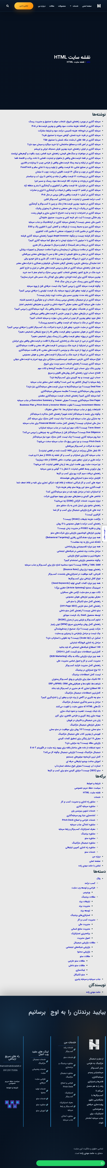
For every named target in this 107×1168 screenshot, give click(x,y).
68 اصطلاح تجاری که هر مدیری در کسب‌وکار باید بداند (76, 688)
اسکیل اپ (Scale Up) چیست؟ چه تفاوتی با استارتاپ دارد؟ (73, 638)
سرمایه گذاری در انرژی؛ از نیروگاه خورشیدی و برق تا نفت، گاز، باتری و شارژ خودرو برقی (62, 258)
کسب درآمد (90, 883)
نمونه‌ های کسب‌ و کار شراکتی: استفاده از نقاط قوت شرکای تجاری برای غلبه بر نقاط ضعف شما (58, 482)
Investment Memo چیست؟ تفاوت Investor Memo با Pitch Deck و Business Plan (60, 405)
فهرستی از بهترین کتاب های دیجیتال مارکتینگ (79, 734)
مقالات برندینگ (88, 897)
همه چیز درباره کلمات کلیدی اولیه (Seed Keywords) (76, 583)
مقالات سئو (85, 956)
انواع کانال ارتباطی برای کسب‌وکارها (84, 578)
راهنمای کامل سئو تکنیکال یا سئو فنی (83, 601)
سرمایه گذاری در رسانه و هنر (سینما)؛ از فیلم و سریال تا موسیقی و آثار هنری (66, 245)
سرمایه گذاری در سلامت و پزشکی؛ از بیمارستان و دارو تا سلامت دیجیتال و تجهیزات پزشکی (60, 249)
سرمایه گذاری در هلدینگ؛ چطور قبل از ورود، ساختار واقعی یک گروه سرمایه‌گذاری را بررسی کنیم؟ (57, 309)
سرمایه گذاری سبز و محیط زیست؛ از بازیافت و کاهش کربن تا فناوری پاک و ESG (64, 227)
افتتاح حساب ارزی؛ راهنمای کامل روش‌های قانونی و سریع (74, 373)
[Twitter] (12, 1102)
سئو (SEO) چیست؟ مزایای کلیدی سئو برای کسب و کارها (74, 770)
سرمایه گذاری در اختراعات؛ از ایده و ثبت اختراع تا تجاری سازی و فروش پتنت (65, 213)
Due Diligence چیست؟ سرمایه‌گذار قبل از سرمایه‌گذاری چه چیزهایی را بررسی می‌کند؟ (61, 432)
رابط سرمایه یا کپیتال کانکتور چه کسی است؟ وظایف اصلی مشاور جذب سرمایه (65, 382)
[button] (7, 6)
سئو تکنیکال (79, 974)
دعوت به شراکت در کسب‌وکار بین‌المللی (82, 446)
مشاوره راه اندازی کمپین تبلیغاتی (80, 847)
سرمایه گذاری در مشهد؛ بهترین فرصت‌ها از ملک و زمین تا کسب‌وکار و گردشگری (64, 204)
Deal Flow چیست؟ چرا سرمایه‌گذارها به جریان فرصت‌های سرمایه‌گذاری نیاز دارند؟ (63, 386)
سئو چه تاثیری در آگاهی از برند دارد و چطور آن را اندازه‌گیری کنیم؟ (70, 697)
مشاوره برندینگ (88, 834)
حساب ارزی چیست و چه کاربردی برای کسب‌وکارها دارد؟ (75, 377)
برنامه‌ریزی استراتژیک (80, 933)
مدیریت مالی (84, 924)
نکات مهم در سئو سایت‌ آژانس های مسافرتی (80, 592)
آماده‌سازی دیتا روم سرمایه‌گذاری (81, 815)
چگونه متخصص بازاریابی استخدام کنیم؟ (82, 560)
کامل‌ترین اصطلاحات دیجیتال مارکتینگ (82, 693)
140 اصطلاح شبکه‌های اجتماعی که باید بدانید (79, 647)
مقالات (51, 6)
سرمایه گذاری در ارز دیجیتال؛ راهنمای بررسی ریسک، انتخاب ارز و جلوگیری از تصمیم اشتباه (60, 300)
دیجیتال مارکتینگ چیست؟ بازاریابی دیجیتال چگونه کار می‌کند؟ (71, 752)
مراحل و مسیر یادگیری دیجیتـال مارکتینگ (81, 702)
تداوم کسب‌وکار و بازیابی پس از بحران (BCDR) (79, 620)
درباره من (41, 6)
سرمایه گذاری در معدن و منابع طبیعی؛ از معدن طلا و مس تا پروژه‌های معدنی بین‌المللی (61, 254)
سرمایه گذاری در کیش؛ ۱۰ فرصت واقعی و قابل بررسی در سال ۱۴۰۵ (70, 195)
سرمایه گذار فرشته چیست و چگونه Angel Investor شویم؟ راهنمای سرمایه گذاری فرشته (60, 236)
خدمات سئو (90, 852)
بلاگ (98, 878)
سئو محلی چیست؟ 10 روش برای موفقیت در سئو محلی (74, 729)
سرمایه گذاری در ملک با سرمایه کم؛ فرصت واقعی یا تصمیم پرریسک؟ (69, 322)
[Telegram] (9, 1106)
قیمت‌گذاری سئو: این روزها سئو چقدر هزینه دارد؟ (78, 487)
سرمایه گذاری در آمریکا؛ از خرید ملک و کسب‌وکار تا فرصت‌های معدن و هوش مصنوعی (61, 354)
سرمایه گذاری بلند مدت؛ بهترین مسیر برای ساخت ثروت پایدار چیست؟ (68, 295)
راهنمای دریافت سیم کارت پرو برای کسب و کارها (78, 473)
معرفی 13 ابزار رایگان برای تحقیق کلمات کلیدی (79, 738)
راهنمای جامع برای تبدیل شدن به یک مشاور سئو (78, 505)
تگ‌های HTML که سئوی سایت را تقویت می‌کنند (78, 706)
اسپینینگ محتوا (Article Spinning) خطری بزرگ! (77, 588)
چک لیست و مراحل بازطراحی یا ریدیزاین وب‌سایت (77, 633)
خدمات (97, 797)
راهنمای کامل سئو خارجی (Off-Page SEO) (80, 606)
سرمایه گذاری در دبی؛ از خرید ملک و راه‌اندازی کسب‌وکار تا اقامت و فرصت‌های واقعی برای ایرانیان (56, 341)
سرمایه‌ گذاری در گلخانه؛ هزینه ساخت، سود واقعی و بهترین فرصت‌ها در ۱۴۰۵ (65, 126)
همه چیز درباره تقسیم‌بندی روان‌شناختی (82, 546)
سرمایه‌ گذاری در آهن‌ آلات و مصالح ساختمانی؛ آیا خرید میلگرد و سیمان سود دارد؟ (63, 144)
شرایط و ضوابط (93, 783)
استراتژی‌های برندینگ (80, 915)
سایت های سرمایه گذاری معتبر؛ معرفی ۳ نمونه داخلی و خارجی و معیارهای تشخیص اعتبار (59, 304)
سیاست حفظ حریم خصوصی (87, 788)
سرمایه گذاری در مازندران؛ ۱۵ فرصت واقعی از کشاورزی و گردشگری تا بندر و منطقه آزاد (62, 185)
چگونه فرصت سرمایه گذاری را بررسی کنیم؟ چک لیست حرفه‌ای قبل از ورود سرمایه (63, 286)
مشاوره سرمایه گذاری (85, 806)
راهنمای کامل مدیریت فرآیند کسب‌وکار (83, 665)
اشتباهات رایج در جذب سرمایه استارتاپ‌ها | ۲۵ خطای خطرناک (72, 409)
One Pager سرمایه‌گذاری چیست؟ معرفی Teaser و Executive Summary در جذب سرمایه (58, 400)
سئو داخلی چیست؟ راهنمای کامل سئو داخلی (79, 610)
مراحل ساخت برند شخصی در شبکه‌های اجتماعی (78, 551)
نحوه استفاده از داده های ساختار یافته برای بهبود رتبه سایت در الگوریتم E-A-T (65, 748)
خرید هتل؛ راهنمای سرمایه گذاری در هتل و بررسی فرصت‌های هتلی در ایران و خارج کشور (60, 268)
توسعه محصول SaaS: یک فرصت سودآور (81, 615)
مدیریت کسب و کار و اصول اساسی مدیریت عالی (78, 661)
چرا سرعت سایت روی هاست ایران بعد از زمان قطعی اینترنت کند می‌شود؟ (67, 464)
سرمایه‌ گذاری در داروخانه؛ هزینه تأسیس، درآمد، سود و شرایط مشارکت (69, 131)
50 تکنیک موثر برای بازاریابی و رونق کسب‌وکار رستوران (76, 679)
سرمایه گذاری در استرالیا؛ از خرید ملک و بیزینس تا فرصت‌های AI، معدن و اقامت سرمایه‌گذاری (58, 345)
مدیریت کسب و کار (86, 920)
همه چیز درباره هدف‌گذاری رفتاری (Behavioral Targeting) (73, 537)
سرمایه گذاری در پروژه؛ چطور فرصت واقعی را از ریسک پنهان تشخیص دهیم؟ (65, 336)
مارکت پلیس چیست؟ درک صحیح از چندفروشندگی (77, 629)
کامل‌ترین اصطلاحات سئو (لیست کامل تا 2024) (78, 652)
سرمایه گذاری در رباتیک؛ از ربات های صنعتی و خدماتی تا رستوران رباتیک (67, 208)
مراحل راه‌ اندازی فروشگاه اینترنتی (85, 642)
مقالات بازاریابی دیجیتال (84, 942)
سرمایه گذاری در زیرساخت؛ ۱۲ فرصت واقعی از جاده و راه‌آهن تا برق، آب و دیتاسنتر (63, 176)
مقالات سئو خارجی (76, 961)
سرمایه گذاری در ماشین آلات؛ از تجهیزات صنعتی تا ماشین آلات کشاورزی (68, 231)
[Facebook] (18, 1102)
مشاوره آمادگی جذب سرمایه (82, 824)
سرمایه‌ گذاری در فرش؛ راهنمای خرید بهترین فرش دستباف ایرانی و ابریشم (67, 149)
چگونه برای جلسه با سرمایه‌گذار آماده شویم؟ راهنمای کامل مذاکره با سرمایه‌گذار (65, 414)
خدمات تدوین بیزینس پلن (83, 811)
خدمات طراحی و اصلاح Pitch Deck (78, 820)
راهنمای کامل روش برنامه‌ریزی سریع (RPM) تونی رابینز (75, 624)
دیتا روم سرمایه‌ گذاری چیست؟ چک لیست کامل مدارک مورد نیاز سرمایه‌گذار (66, 437)
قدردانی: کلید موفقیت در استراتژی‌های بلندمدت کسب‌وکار (74, 574)
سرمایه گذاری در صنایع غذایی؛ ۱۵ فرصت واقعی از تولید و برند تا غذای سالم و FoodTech (60, 167)
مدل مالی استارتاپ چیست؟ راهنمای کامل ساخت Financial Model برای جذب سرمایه (61, 423)
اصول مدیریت (83, 938)
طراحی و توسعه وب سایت (83, 888)
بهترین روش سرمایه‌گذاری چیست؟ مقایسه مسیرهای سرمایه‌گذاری (70, 391)
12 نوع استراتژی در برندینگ (87, 670)
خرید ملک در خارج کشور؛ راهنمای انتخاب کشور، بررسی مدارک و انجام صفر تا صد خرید (61, 272)
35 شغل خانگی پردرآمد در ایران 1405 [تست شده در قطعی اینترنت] (69, 450)
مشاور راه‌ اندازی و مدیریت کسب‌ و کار (78, 802)
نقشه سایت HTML (91, 792)
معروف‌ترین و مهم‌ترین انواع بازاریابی (84, 556)
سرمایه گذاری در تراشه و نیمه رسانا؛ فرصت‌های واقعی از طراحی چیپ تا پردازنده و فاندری (60, 163)
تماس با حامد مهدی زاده (89, 866)
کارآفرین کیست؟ (92, 514)
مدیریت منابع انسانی (80, 929)
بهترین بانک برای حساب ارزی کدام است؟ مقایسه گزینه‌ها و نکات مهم (69, 368)
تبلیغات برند (84, 901)
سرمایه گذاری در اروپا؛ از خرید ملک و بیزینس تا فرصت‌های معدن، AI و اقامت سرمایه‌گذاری (59, 350)
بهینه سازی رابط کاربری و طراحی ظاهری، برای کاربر (77, 716)
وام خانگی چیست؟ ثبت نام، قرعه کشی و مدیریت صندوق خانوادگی (69, 217)
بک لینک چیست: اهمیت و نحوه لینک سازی (80, 711)
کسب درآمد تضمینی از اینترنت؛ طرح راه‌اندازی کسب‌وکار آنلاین (72, 199)
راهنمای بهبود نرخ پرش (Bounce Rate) (81, 569)
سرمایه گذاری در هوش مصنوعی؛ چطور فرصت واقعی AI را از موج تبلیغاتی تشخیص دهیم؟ (59, 332)
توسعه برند (85, 910)
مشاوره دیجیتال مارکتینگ (83, 843)
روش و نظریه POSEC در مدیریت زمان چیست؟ (79, 528)
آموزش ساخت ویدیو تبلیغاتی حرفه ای (83, 761)
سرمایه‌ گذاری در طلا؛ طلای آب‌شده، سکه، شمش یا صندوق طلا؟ (71, 140)
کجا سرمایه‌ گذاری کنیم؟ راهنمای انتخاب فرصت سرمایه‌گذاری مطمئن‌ (69, 396)
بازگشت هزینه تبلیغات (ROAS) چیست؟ (81, 519)
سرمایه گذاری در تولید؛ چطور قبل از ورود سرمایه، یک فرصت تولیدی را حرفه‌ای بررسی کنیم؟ (59, 290)
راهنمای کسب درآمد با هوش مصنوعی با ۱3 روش (78, 524)
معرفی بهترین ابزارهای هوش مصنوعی (83, 597)
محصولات (62, 6)
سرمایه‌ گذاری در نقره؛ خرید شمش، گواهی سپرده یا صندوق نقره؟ (71, 135)
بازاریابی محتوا (83, 952)
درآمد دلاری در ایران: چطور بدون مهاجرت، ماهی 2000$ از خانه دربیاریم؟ (68, 460)
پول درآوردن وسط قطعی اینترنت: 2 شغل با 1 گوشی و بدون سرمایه (70, 469)
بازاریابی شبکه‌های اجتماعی (78, 947)
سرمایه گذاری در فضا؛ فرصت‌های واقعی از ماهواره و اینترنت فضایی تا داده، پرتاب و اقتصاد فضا (57, 158)
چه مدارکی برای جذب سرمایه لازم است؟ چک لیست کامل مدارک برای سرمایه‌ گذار (64, 418)
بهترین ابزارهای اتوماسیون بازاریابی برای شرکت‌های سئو (75, 533)
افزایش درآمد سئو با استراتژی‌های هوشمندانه (80, 478)
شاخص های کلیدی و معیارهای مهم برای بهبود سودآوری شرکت (72, 496)
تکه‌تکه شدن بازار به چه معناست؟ (85, 542)
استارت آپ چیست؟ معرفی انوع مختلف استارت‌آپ (77, 766)
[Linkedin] (7, 1102)
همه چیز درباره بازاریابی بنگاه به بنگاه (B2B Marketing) (75, 656)
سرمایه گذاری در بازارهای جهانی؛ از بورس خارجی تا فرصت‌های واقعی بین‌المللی (65, 313)
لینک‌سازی (80, 970)
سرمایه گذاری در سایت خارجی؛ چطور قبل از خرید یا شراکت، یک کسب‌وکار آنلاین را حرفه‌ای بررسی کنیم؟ (53, 327)
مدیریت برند (84, 906)
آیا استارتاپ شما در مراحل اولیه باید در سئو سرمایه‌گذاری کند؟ (73, 492)
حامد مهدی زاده (93, 992)
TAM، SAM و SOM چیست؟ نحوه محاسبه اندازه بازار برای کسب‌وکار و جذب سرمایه (62, 565)
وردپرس (86, 892)
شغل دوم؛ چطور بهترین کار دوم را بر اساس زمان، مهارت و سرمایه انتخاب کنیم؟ (65, 318)
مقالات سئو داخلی (77, 965)
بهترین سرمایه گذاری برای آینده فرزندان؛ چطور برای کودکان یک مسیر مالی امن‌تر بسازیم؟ (60, 277)
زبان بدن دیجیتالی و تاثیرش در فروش (83, 720)
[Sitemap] (15, 1106)
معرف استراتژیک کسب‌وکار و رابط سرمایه (77, 829)
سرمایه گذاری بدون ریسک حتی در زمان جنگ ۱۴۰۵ (77, 281)
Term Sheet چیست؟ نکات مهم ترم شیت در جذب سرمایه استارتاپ (69, 428)
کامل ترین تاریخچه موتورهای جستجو (83, 757)
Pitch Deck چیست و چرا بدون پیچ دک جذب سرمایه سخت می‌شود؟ (68, 441)
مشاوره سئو (90, 838)
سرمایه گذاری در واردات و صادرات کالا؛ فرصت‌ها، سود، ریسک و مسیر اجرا (67, 181)
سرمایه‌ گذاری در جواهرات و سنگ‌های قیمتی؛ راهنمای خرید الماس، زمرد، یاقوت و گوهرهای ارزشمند (55, 153)
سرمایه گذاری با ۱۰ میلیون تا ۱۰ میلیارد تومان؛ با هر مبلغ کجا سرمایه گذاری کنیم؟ (64, 240)
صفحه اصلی (87, 6)
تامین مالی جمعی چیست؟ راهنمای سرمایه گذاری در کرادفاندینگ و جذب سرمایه (64, 222)
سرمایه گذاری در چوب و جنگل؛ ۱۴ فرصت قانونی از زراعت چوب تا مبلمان (67, 172)
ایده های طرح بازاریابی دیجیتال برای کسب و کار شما (76, 510)
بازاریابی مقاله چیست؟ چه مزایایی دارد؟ (82, 743)
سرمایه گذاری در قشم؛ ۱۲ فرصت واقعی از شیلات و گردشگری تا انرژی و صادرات (65, 190)
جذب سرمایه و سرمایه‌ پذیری (87, 979)
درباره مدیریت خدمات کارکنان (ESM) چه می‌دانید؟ (77, 501)
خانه (88, 62)
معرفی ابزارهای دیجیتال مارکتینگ (85, 725)
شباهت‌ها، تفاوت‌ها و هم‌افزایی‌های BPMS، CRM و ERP (74, 684)
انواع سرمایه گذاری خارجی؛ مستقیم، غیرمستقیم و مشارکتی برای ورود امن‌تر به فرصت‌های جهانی (56, 359)
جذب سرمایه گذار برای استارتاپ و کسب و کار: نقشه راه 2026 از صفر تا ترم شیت (64, 455)
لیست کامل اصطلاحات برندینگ (86, 674)
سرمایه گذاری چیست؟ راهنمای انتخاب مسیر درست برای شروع (72, 364)
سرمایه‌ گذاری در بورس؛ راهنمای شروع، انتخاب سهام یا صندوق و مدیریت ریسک (64, 121)
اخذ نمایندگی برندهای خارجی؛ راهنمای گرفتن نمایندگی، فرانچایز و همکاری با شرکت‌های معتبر (58, 263)
